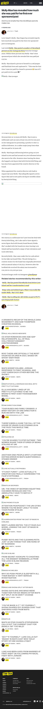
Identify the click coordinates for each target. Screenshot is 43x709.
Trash (16, 31)
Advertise (15, 680)
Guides (23, 326)
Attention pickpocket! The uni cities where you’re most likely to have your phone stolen (21, 508)
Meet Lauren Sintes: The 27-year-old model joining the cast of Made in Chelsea (21, 527)
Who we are (30, 680)
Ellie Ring (9, 495)
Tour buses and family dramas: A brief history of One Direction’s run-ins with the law (19, 411)
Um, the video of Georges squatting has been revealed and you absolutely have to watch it (21, 491)
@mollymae (13, 133)
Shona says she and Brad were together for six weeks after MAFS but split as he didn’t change (21, 593)
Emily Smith (9, 360)
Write (25, 3)
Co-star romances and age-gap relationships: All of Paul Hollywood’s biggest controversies (18, 340)
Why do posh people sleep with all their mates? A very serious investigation (20, 576)
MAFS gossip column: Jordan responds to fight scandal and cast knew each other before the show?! (20, 371)
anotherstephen (12, 326)
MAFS (18, 377)
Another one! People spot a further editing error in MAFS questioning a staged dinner (21, 457)
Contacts (29, 682)
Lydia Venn (10, 31)
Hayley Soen (10, 377)
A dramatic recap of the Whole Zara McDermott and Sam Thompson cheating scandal (21, 322)
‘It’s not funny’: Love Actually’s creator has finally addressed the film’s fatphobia (21, 474)
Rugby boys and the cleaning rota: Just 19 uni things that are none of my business (21, 542)
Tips (31, 3)
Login (14, 691)
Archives (15, 683)
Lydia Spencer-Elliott (13, 345)
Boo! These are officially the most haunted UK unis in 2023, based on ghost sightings (20, 356)
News (17, 360)
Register (15, 689)
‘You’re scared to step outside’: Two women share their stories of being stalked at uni (21, 442)
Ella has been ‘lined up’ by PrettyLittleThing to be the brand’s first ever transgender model (19, 393)
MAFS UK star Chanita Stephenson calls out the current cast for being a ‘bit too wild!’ (20, 624)
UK (7, 328)
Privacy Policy (17, 682)
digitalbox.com (9, 701)
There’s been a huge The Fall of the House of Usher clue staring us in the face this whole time (21, 425)
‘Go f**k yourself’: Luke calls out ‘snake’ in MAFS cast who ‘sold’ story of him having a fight (20, 639)
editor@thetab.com (27, 701)
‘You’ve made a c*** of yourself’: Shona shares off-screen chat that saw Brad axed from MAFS (21, 607)
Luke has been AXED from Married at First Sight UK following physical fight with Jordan (21, 653)
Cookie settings (31, 683)
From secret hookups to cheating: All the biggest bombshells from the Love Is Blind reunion (20, 559)
